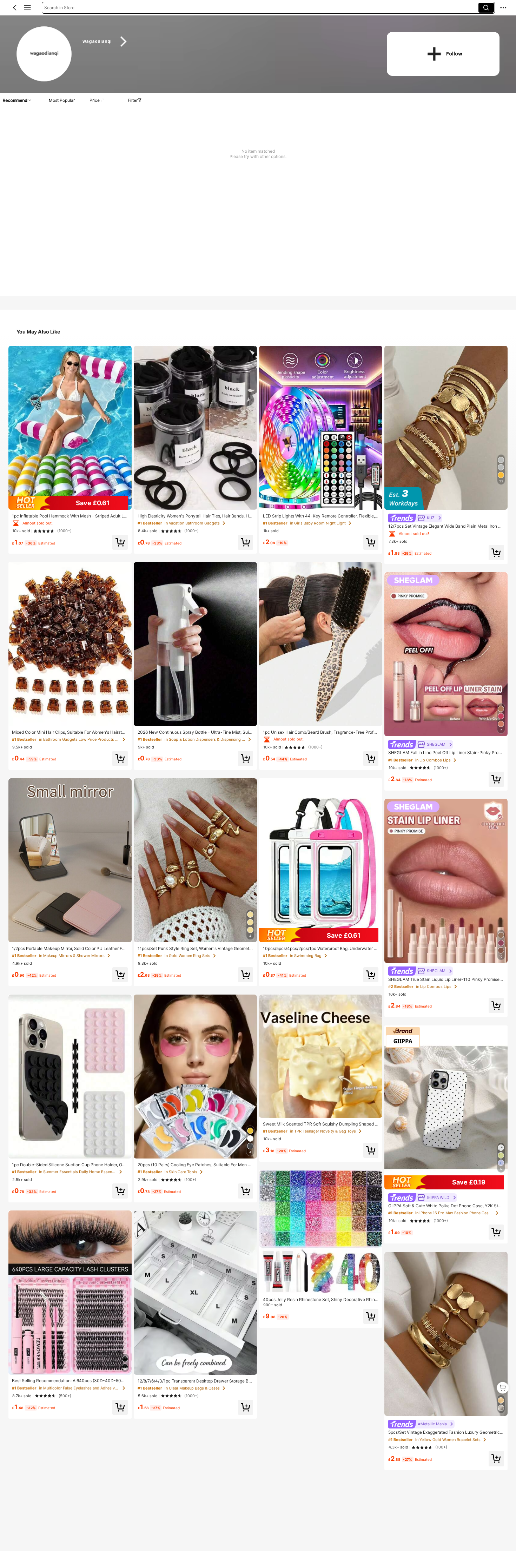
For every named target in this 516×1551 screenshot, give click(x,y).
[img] (70, 503)
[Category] (27, 7)
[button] (14, 7)
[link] (44, 54)
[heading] (226, 41)
